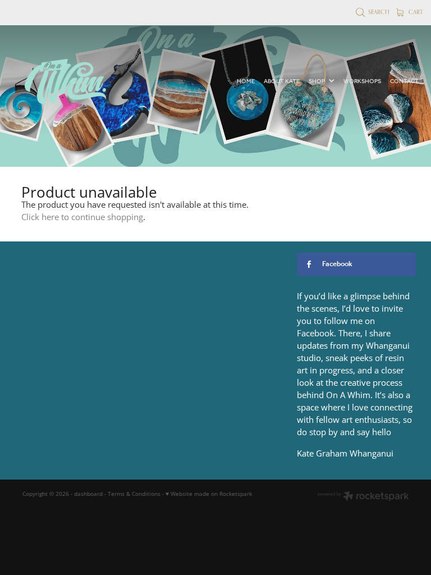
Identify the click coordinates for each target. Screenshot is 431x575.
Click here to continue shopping (82, 217)
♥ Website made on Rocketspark (209, 494)
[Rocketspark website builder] (363, 497)
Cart (415, 11)
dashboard (88, 494)
